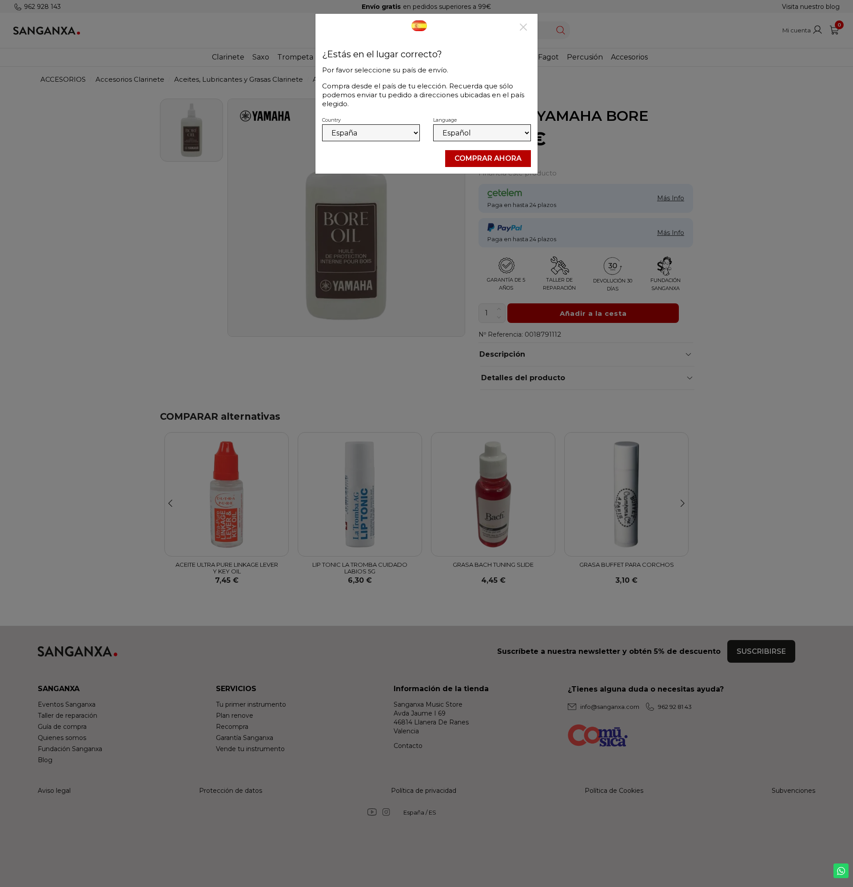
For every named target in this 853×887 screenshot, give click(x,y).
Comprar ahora (488, 158)
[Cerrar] (523, 28)
